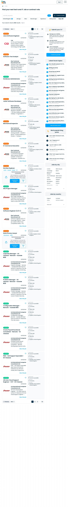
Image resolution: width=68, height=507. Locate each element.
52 (42, 29)
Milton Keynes (59, 169)
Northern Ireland (59, 200)
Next (12, 29)
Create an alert (60, 15)
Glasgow (58, 179)
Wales (48, 200)
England (49, 198)
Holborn (57, 181)
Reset (60, 19)
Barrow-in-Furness (49, 173)
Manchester (58, 177)
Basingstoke (49, 185)
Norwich (49, 179)
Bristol (57, 170)
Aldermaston (59, 175)
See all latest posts (55, 125)
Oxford (48, 183)
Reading (58, 173)
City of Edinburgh (51, 175)
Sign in (59, 2)
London (48, 169)
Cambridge (49, 170)
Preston (57, 183)
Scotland (58, 198)
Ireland (48, 202)
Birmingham (50, 181)
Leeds (48, 177)
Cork (57, 185)
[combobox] (27, 15)
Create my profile (15, 180)
